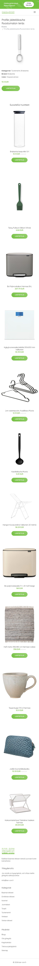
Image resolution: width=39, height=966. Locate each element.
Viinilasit (5, 916)
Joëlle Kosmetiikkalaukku (19, 769)
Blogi (4, 934)
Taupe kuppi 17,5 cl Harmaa (19, 708)
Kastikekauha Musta (19, 472)
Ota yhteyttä (6, 938)
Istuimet (4, 901)
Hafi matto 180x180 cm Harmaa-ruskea (19, 647)
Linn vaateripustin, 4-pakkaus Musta (19, 411)
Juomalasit (6, 905)
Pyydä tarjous (29, 4)
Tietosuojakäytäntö (9, 946)
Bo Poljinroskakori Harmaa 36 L (19, 286)
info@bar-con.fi (7, 880)
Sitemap (5, 950)
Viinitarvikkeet (7, 920)
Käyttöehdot (6, 942)
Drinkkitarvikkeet (8, 897)
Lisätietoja (10, 88)
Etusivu (4, 27)
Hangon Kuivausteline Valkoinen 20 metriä (19, 525)
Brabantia (24, 71)
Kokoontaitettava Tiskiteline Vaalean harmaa (19, 821)
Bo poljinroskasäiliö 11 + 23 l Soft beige (19, 586)
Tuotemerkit (15, 71)
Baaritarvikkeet (7, 893)
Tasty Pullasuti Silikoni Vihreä (19, 228)
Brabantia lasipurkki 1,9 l (19, 151)
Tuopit (4, 909)
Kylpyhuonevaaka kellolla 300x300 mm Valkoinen (19, 348)
